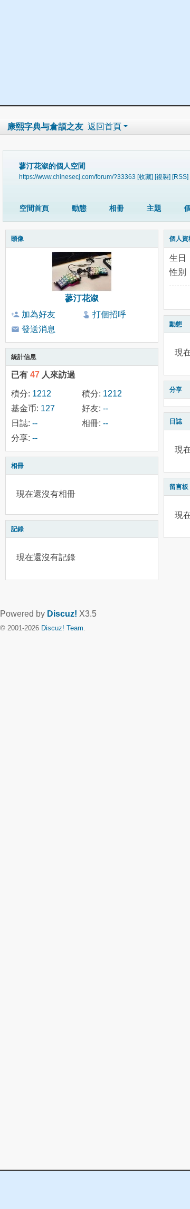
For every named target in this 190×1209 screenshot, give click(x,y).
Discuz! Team (62, 628)
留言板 (178, 486)
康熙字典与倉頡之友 (45, 126)
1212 (41, 393)
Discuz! (62, 613)
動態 (79, 208)
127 (48, 408)
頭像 (17, 238)
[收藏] (145, 176)
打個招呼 (109, 314)
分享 (175, 389)
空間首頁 (34, 208)
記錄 (17, 529)
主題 (154, 208)
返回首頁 (104, 126)
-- (105, 408)
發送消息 (38, 329)
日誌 (175, 421)
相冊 (116, 208)
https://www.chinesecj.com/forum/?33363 (77, 176)
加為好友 (38, 314)
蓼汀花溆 (82, 298)
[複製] (162, 176)
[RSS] (180, 176)
